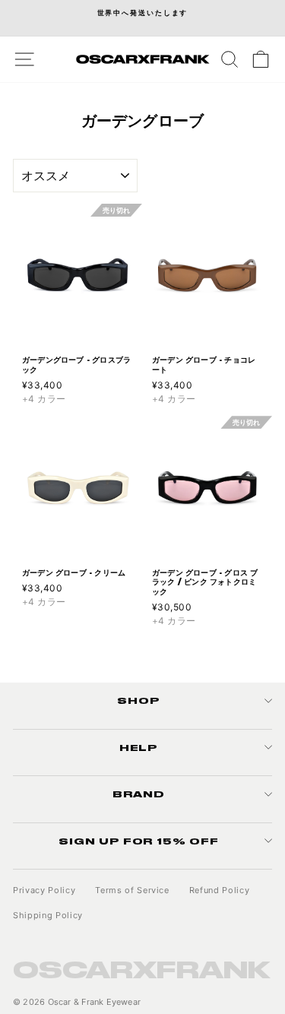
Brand (139, 793)
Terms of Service (132, 890)
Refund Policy (219, 890)
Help (139, 747)
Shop (138, 700)
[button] (132, 275)
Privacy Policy (44, 890)
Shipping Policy (48, 915)
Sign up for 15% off (139, 841)
